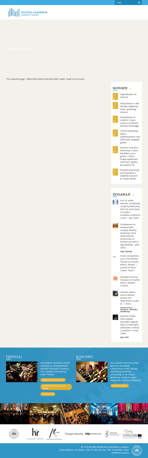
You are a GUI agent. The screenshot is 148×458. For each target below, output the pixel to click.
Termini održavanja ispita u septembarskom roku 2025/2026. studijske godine (130, 137)
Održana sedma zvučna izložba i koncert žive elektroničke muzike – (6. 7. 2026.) (130, 298)
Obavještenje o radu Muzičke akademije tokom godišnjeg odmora (129, 107)
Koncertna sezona (119, 385)
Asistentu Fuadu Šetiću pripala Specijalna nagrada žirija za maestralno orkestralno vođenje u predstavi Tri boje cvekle (129, 325)
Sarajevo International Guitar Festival (54, 386)
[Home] (27, 12)
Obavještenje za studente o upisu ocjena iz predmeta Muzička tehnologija (129, 121)
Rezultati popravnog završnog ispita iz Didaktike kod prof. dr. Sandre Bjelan (129, 174)
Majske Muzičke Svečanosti (53, 380)
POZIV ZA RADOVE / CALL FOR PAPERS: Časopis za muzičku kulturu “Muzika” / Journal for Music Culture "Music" (129, 263)
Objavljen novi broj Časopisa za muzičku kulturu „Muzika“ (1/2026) (130, 281)
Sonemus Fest (47, 394)
